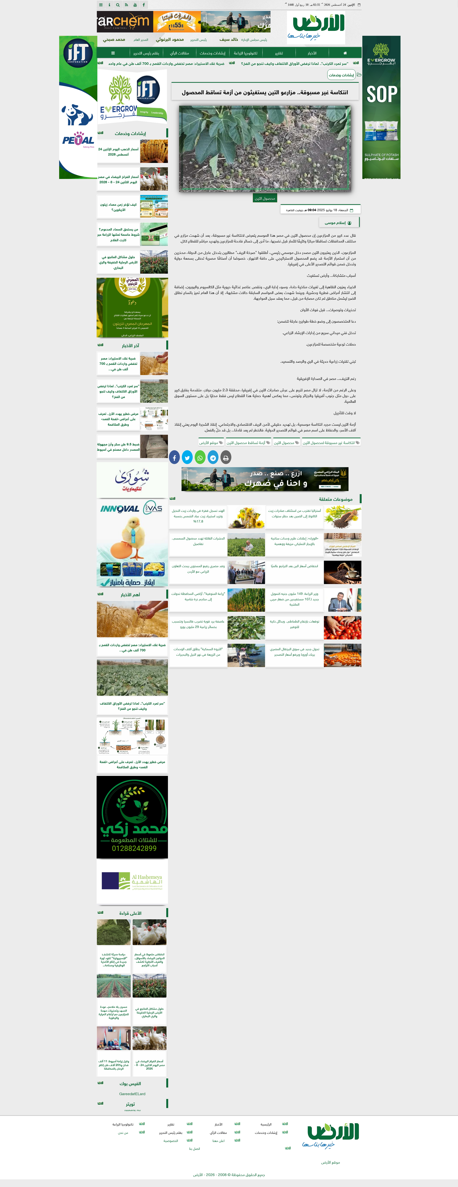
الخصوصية (170, 1140)
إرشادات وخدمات (212, 52)
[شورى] (132, 480)
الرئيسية (266, 1124)
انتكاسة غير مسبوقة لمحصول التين (329, 442)
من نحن (123, 1132)
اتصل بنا (194, 1148)
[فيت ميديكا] (78, 107)
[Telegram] (213, 457)
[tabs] (101, 5)
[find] (118, 5)
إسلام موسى (335, 222)
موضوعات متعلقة (336, 498)
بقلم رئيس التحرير (146, 52)
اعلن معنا (218, 1140)
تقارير (279, 52)
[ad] (184, 21)
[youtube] (135, 5)
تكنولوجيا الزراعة (245, 52)
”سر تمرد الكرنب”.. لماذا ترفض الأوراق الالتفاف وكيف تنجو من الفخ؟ (352, 63)
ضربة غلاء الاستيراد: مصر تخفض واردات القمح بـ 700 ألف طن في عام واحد (224, 63)
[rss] (126, 5)
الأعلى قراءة (130, 912)
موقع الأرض (209, 442)
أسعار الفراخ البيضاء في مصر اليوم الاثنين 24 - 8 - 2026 (106, 63)
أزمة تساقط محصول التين (246, 442)
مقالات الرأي (179, 52)
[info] (109, 5)
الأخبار (311, 52)
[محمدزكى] (132, 817)
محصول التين (284, 442)
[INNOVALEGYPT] (132, 542)
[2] (381, 112)
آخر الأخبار (130, 345)
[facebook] (144, 5)
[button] (102, 21)
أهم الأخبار (130, 594)
